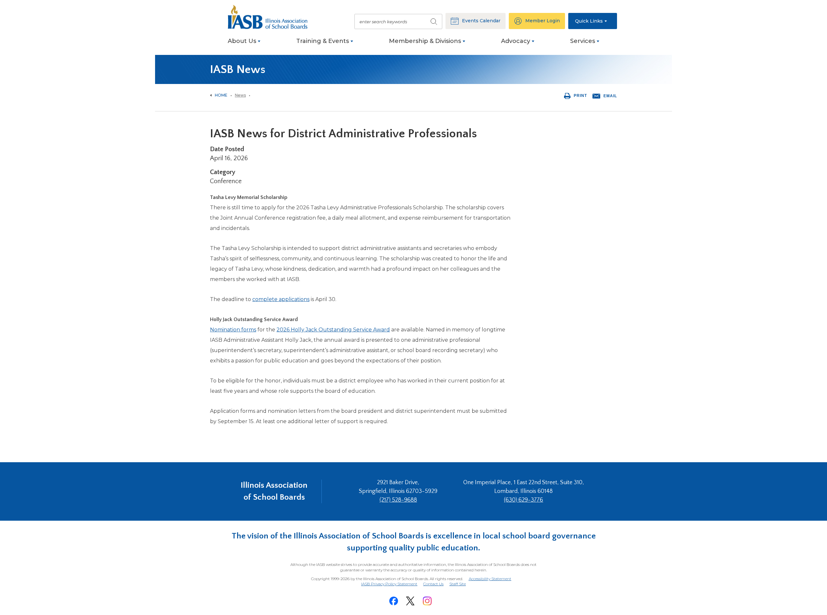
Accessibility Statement (490, 578)
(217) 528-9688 (398, 500)
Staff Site (457, 584)
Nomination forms (233, 330)
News (240, 95)
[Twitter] (410, 601)
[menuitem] (244, 44)
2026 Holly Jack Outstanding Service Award (333, 330)
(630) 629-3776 (523, 500)
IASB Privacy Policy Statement (389, 583)
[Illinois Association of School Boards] (271, 17)
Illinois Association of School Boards (274, 491)
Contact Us (433, 583)
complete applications (280, 299)
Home (221, 95)
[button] (592, 21)
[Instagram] (427, 601)
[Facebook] (393, 601)
